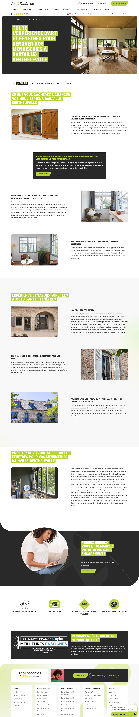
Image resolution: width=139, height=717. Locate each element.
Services (59, 83)
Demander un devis (43, 174)
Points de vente (37, 83)
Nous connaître (82, 9)
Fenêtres (15, 9)
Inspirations (96, 9)
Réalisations (49, 83)
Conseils (108, 9)
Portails (66, 9)
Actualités (68, 83)
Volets (56, 9)
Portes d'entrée (44, 9)
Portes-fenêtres (28, 9)
